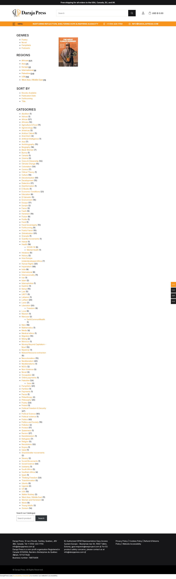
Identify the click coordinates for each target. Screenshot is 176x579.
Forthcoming (27, 98)
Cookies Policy (135, 541)
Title (24, 101)
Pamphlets (26, 45)
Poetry (24, 40)
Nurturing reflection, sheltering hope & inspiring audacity (65, 24)
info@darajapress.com (145, 24)
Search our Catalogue (25, 513)
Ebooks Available (29, 93)
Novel (24, 42)
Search (41, 518)
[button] (143, 13)
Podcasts (26, 48)
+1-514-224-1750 (114, 24)
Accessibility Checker (20, 576)
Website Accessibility (132, 544)
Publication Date (29, 96)
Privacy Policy (122, 541)
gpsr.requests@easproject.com (85, 546)
